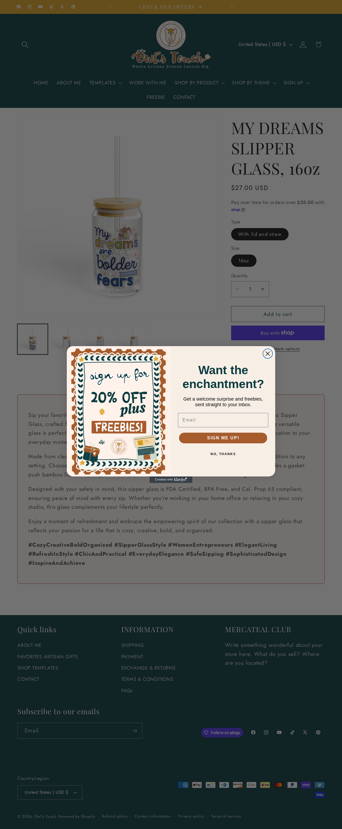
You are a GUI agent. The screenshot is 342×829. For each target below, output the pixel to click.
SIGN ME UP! (223, 438)
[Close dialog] (268, 353)
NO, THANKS (223, 454)
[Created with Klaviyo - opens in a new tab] (171, 479)
